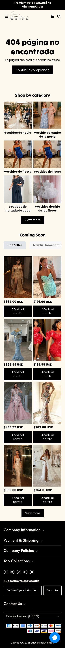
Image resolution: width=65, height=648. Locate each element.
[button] (6, 16)
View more (33, 220)
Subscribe (52, 590)
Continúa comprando (32, 70)
